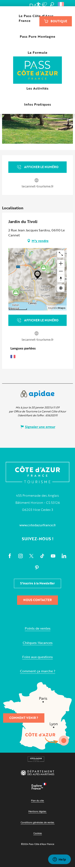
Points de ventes (37, 628)
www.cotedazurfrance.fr (37, 525)
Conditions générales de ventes (37, 822)
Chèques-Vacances (37, 642)
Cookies (37, 833)
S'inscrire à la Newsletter (37, 583)
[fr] (61, 4)
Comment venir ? (23, 718)
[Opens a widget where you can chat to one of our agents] (59, 860)
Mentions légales (37, 811)
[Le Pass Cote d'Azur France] (37, 70)
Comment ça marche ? (37, 671)
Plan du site (37, 800)
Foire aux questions (37, 657)
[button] (52, 4)
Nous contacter (37, 600)
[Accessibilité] (38, 4)
